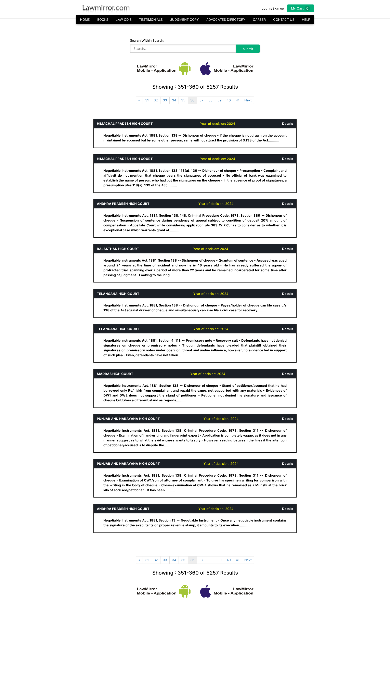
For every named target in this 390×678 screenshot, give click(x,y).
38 (210, 100)
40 (229, 100)
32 (156, 100)
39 (220, 100)
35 (183, 100)
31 (147, 100)
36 (192, 100)
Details (287, 124)
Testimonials (151, 19)
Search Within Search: (147, 40)
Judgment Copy (184, 19)
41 (237, 100)
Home (85, 19)
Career (259, 19)
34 (174, 100)
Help (306, 19)
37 (201, 100)
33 (165, 100)
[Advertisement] (21, 180)
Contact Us (283, 19)
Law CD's (124, 19)
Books (102, 19)
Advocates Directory (225, 19)
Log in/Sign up (273, 8)
